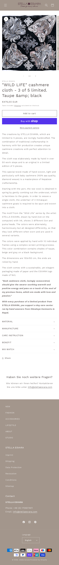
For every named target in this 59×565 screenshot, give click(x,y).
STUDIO (9, 438)
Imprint (9, 455)
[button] (5, 5)
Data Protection (13, 467)
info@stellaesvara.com (40, 387)
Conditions (10, 480)
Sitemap (9, 486)
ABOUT (8, 431)
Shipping (17, 105)
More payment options (29, 128)
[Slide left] (23, 76)
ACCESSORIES (12, 419)
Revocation (11, 473)
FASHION (9, 413)
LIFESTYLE (10, 425)
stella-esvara (24, 560)
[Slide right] (36, 76)
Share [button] (8, 358)
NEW (7, 406)
